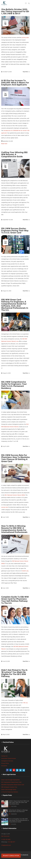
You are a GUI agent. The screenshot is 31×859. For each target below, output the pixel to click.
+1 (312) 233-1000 (5, 840)
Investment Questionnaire (8, 758)
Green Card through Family (8, 790)
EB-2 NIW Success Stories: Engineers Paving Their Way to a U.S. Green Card (14, 231)
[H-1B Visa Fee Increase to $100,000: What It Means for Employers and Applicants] (15, 96)
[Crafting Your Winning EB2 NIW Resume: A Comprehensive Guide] (15, 168)
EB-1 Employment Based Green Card (11, 782)
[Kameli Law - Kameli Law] (4, 3)
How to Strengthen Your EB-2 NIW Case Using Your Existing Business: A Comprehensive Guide (19, 820)
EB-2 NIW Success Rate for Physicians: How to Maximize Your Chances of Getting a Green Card (15, 458)
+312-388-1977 (11, 842)
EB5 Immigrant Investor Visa (9, 787)
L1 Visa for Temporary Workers (9, 792)
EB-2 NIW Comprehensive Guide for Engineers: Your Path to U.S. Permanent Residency (14, 385)
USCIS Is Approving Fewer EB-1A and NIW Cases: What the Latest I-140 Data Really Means (19, 802)
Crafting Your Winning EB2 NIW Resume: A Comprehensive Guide (14, 154)
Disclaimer (4, 766)
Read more (25, 72)
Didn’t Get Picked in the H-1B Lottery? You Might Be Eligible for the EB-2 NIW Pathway (14, 673)
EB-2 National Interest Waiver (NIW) (15, 495)
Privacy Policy (5, 763)
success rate (4, 507)
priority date (25, 38)
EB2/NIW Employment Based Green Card (12, 785)
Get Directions (5, 836)
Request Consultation (11, 855)
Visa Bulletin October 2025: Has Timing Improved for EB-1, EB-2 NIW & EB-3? (15, 11)
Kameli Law (25, 571)
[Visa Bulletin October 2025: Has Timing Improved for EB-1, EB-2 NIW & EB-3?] (15, 25)
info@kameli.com (6, 845)
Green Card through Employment (10, 780)
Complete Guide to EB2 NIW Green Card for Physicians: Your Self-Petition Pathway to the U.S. (15, 600)
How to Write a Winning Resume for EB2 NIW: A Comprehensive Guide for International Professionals (14, 529)
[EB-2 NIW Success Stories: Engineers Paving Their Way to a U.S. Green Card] (15, 244)
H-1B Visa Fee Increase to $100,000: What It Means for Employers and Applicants (15, 83)
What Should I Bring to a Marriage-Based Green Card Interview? (18, 811)
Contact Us (4, 756)
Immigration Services (7, 761)
